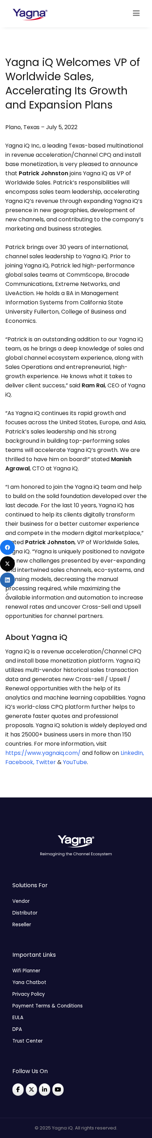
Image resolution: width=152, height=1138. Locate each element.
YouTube (75, 762)
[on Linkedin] (44, 1089)
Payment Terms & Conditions (47, 1005)
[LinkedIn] (7, 580)
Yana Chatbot (29, 982)
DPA (17, 1029)
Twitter (46, 762)
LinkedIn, (132, 753)
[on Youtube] (58, 1089)
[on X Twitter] (31, 1089)
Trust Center (27, 1041)
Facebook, (19, 762)
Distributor (24, 913)
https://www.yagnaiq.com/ (43, 753)
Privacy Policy (28, 994)
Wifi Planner (26, 970)
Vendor (21, 901)
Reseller (21, 924)
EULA (17, 1017)
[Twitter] (7, 563)
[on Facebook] (18, 1089)
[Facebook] (7, 547)
